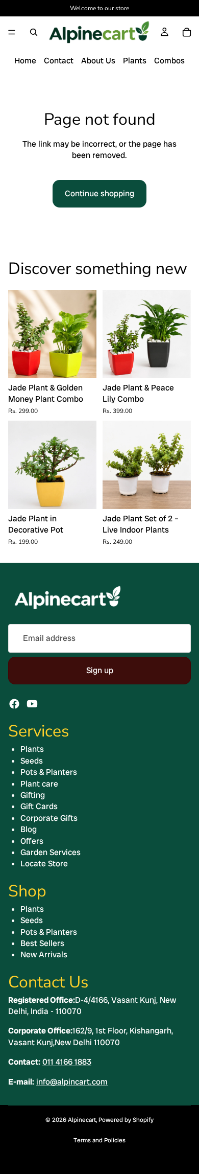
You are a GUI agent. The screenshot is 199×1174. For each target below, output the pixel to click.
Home (25, 60)
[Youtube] (32, 704)
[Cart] (187, 32)
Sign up (99, 670)
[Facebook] (14, 704)
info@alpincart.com (72, 1081)
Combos (169, 60)
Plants (134, 60)
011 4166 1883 (66, 1061)
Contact (58, 60)
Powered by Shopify (126, 1120)
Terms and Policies (99, 1140)
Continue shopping (99, 193)
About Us (98, 60)
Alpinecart (82, 1120)
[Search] (33, 32)
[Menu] (11, 32)
